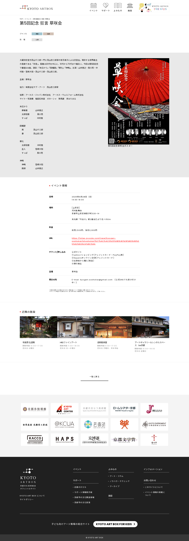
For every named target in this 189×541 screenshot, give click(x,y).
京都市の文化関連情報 (84, 497)
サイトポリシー (27, 499)
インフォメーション (153, 469)
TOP (21, 19)
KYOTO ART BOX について (32, 495)
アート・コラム (117, 476)
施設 (130, 10)
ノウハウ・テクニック (120, 481)
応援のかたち (80, 487)
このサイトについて (154, 487)
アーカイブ (115, 486)
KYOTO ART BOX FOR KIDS (114, 524)
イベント (93, 10)
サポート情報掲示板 (83, 492)
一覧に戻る (94, 376)
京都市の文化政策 (82, 502)
